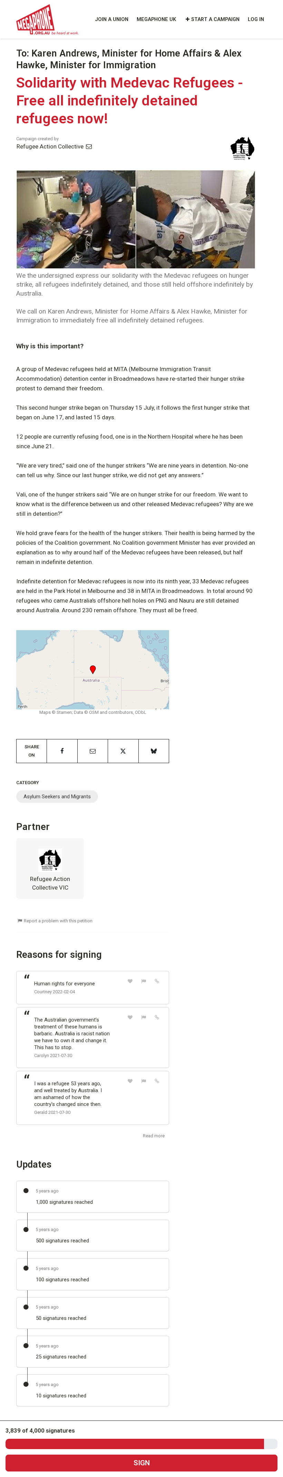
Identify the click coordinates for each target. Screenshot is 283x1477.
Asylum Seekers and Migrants (57, 796)
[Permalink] (157, 980)
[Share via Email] (92, 751)
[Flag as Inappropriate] (143, 981)
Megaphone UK (156, 19)
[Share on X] (123, 751)
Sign (142, 1463)
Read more (154, 1135)
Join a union (111, 19)
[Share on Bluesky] (153, 751)
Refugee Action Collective (51, 146)
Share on (32, 751)
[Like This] (130, 981)
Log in (256, 19)
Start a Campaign (215, 19)
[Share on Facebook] (62, 751)
